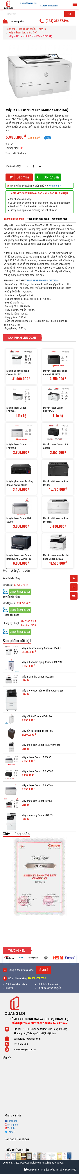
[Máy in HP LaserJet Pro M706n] (57, 469)
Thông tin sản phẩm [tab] (14, 218)
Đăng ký (43, 969)
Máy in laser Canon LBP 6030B (55, 446)
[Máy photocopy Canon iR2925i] (11, 821)
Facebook (12, 1120)
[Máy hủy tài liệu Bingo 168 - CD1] (11, 734)
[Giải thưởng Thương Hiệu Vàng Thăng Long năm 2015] (23, 1156)
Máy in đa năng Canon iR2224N (38, 676)
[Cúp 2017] (39, 1156)
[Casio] (9, 957)
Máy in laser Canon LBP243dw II (53, 409)
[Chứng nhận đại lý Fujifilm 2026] (8, 1156)
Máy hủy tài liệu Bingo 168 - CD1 (38, 730)
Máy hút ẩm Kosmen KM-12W (37, 716)
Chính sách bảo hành (16, 984)
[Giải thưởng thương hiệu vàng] (59, 1156)
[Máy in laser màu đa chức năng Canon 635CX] (57, 543)
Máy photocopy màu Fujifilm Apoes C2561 (43, 690)
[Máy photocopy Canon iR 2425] (11, 804)
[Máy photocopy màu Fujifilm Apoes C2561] (11, 699)
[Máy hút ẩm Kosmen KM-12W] (11, 719)
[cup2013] (69, 1156)
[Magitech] (21, 957)
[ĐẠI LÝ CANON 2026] (13, 1156)
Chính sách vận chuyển (49, 988)
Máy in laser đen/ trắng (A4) (23, 32)
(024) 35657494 (57, 21)
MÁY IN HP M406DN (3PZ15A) (43, 280)
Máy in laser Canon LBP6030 (16, 446)
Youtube (11, 1128)
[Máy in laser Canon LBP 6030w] (21, 506)
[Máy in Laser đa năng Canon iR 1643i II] (21, 358)
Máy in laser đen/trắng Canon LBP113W (55, 372)
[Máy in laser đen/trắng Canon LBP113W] (57, 358)
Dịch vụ (9, 988)
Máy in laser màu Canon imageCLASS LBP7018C (18, 557)
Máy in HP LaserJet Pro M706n (55, 483)
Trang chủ (10, 28)
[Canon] (70, 957)
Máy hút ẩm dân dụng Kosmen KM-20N (42, 662)
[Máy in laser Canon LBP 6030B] (57, 432)
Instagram (12, 1124)
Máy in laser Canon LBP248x (16, 409)
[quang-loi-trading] (52, 1156)
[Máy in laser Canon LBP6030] (21, 432)
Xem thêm (54, 185)
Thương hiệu (16, 950)
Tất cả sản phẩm (27, 28)
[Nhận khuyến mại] (74, 587)
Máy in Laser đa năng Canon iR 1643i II (17, 372)
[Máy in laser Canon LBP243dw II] (57, 395)
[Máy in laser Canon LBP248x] (21, 395)
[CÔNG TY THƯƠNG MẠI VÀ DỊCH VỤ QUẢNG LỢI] (39, 1005)
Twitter (10, 1131)
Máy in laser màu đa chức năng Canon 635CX (56, 557)
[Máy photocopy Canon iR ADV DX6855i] (11, 747)
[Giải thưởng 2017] (29, 1156)
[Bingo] (33, 957)
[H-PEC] (58, 957)
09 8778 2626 (24, 603)
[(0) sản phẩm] (5, 21)
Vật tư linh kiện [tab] (59, 218)
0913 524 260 (37, 978)
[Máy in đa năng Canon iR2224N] (11, 680)
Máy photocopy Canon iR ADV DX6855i (41, 744)
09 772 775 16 (21, 584)
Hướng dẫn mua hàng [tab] (38, 218)
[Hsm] (46, 957)
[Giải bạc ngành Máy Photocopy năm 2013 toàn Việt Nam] (39, 876)
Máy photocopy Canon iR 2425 (37, 800)
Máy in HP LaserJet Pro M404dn (55, 520)
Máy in (42, 28)
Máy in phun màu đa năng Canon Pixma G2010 (19, 483)
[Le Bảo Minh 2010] (64, 1156)
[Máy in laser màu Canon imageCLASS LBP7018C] (21, 543)
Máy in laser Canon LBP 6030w (18, 520)
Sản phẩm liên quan (22, 337)
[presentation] (6, 958)
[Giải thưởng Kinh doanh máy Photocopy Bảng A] (18, 1156)
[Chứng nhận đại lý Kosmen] (34, 1156)
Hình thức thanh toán (48, 984)
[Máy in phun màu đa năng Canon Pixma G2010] (21, 469)
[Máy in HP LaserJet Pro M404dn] (57, 506)
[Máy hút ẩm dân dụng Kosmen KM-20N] (11, 665)
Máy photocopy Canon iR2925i (37, 815)
